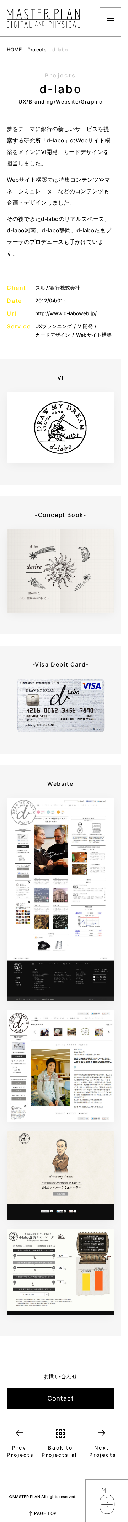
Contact (60, 1398)
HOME (14, 49)
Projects (37, 49)
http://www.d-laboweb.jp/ (66, 313)
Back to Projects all (60, 1451)
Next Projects (101, 1451)
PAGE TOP (45, 1513)
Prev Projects (19, 1451)
